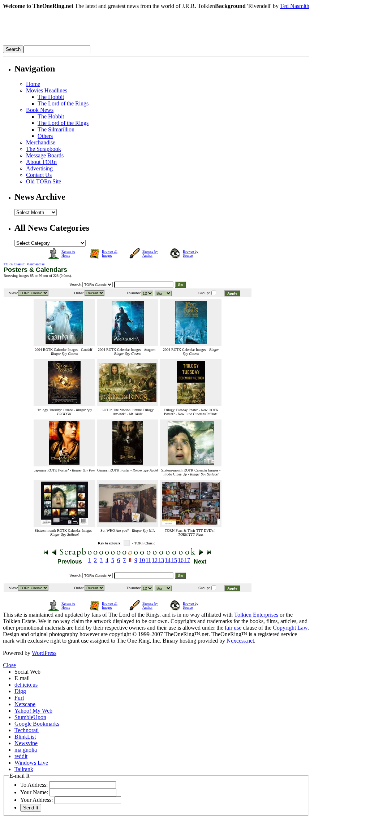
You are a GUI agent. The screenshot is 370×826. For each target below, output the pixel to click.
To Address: (34, 785)
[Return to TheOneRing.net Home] (111, 43)
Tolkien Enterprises (256, 615)
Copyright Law (290, 628)
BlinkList (25, 737)
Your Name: (34, 792)
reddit (20, 756)
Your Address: (36, 800)
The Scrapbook (43, 149)
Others (45, 136)
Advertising (39, 168)
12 (155, 560)
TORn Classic (14, 264)
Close (9, 665)
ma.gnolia (25, 750)
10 (142, 560)
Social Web (27, 672)
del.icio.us (26, 685)
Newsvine (26, 743)
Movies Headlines (46, 90)
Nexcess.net (240, 641)
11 (148, 560)
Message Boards (45, 155)
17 (187, 560)
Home (33, 84)
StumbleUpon (30, 717)
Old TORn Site (43, 181)
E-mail (22, 678)
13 (161, 560)
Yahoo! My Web (33, 711)
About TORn (41, 162)
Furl (19, 698)
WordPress (44, 653)
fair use (233, 628)
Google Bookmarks (36, 724)
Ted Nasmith (294, 6)
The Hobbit (51, 97)
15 (174, 560)
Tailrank (23, 769)
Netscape (24, 704)
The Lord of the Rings (63, 103)
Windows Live (31, 763)
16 (181, 560)
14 (168, 560)
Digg (20, 691)
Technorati (26, 730)
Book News (39, 110)
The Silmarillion (56, 129)
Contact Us (39, 175)
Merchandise (40, 142)
